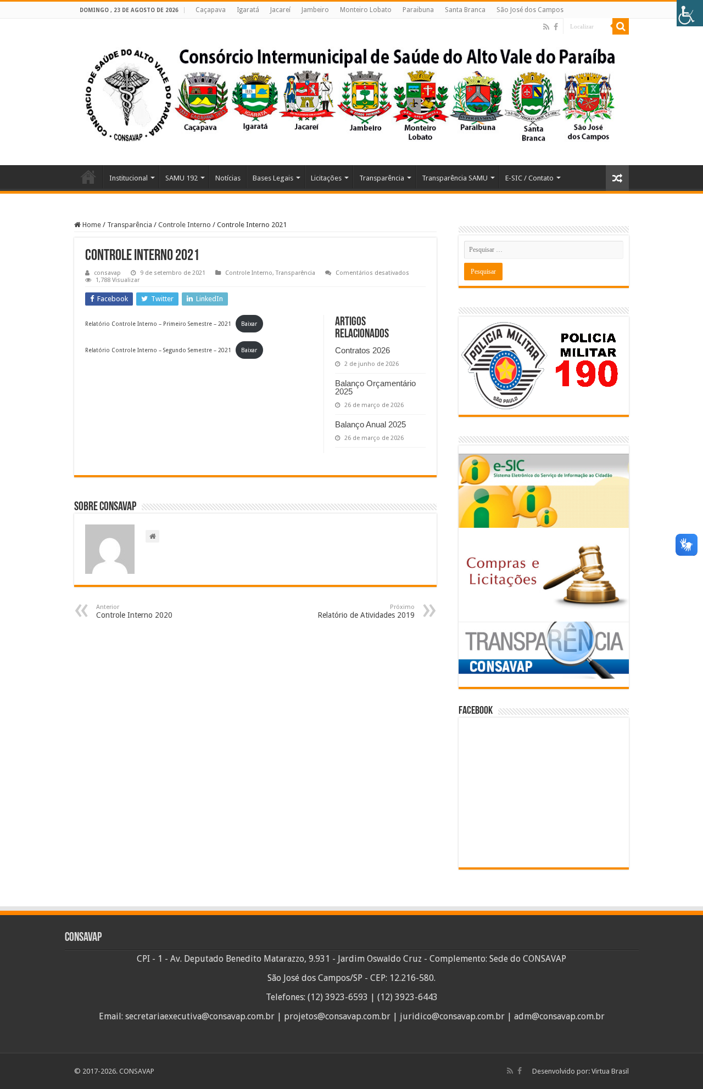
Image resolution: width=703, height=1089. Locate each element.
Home (88, 176)
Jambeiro (315, 10)
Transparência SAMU (455, 178)
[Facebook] (556, 26)
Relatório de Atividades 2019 (366, 611)
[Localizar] (620, 26)
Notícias (228, 178)
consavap (107, 273)
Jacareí (280, 10)
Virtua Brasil (610, 1071)
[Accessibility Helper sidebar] (690, 13)
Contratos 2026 (362, 350)
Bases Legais (273, 178)
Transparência (381, 178)
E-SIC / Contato (529, 178)
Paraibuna (418, 10)
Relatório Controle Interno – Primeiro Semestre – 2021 (158, 323)
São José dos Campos (529, 10)
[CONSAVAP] (351, 92)
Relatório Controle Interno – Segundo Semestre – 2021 (158, 350)
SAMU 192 (181, 178)
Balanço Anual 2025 (370, 424)
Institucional (128, 178)
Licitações (326, 178)
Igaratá (248, 10)
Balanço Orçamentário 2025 (375, 387)
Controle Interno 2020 (134, 611)
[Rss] (546, 26)
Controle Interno (184, 225)
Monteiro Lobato (366, 10)
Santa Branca (465, 10)
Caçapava (211, 10)
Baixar (249, 323)
